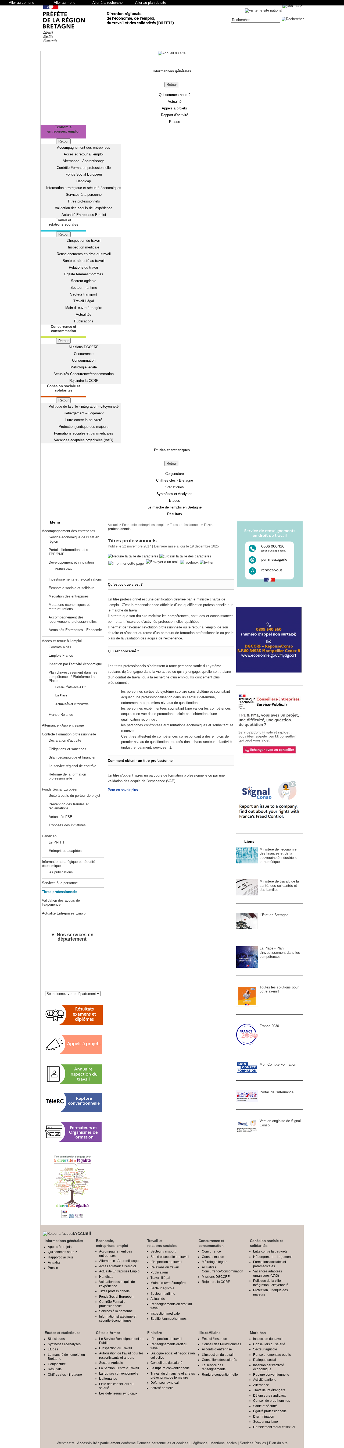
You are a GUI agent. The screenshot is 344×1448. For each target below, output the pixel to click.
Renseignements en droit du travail (84, 254)
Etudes (174, 501)
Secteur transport (83, 294)
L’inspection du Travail (115, 1348)
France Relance (61, 715)
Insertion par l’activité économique (75, 664)
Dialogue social (264, 1359)
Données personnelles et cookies (162, 1443)
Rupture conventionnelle (220, 1374)
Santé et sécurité (265, 1406)
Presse (174, 122)
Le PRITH (56, 842)
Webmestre (65, 1443)
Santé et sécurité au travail (84, 261)
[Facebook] (190, 562)
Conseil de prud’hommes (271, 1400)
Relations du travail (84, 267)
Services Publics (253, 1443)
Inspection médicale (83, 247)
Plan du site (278, 1443)
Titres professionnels (83, 201)
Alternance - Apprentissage (84, 161)
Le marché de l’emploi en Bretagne (175, 507)
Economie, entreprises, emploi (144, 524)
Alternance (261, 1385)
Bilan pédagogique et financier (72, 757)
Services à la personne (84, 195)
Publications (83, 321)
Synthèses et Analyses (174, 494)
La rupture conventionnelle (118, 1373)
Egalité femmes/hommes (83, 274)
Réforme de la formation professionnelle (67, 776)
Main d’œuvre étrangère (83, 308)
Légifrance (199, 1443)
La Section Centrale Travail (119, 1368)
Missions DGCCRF (83, 347)
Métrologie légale (83, 367)
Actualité (174, 101)
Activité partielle (162, 1388)
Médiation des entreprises (69, 596)
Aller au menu (64, 3)
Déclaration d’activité (65, 740)
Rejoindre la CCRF (83, 381)
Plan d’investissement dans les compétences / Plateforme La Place (73, 676)
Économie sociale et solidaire (71, 588)
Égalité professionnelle (270, 1411)
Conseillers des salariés (219, 1359)
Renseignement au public (272, 1354)
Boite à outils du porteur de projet (74, 796)
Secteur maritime (83, 288)
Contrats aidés (60, 647)
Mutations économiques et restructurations (69, 607)
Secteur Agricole (111, 1362)
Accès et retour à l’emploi (83, 154)
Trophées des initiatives (67, 825)
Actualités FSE (60, 817)
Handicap (83, 181)
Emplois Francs (61, 655)
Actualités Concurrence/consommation (83, 374)
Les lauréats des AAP (70, 687)
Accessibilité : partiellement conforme (106, 1443)
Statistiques (174, 487)
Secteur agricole (83, 281)
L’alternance (108, 1378)
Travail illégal (83, 301)
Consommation (83, 360)
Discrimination (263, 1416)
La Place (61, 695)
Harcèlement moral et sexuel (274, 1427)
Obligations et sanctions (67, 749)
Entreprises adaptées (65, 851)
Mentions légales (223, 1443)
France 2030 (63, 568)
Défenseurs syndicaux (269, 1395)
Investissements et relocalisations (75, 579)
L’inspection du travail (166, 1338)
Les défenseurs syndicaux (118, 1393)
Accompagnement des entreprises (83, 147)
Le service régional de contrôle (72, 766)
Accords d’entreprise (217, 1349)
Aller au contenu (21, 3)
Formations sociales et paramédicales (83, 433)
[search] (255, 20)
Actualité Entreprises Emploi (84, 215)
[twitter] (206, 562)
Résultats (174, 514)
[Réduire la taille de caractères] (133, 556)
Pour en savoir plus (123, 790)
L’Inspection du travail (84, 241)
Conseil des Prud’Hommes (221, 1344)
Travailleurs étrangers (269, 1390)
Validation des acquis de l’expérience (83, 208)
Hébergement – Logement (84, 413)
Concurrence (84, 354)
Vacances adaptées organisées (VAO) (83, 440)
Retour (172, 85)
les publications (61, 872)
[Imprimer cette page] (126, 564)
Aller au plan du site (150, 3)
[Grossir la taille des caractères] (185, 556)
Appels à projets (174, 108)
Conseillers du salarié (166, 1362)
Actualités (83, 314)
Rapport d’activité (174, 115)
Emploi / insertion (214, 1338)
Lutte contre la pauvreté (83, 420)
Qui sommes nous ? (174, 95)
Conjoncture (174, 474)
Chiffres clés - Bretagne (174, 480)
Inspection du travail (267, 1338)
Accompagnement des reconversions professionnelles (73, 619)
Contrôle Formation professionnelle (84, 168)
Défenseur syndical (164, 1382)
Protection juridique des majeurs (84, 427)
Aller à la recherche (107, 3)
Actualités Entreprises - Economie (75, 630)
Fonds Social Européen (84, 174)
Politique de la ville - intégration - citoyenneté (84, 406)
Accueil (113, 524)
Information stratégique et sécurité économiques (83, 188)
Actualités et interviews (71, 704)
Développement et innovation (71, 562)
